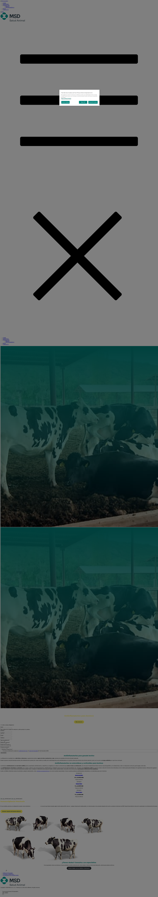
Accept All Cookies (93, 102)
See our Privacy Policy (66, 98)
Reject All (83, 102)
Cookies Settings (65, 102)
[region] (79, 98)
